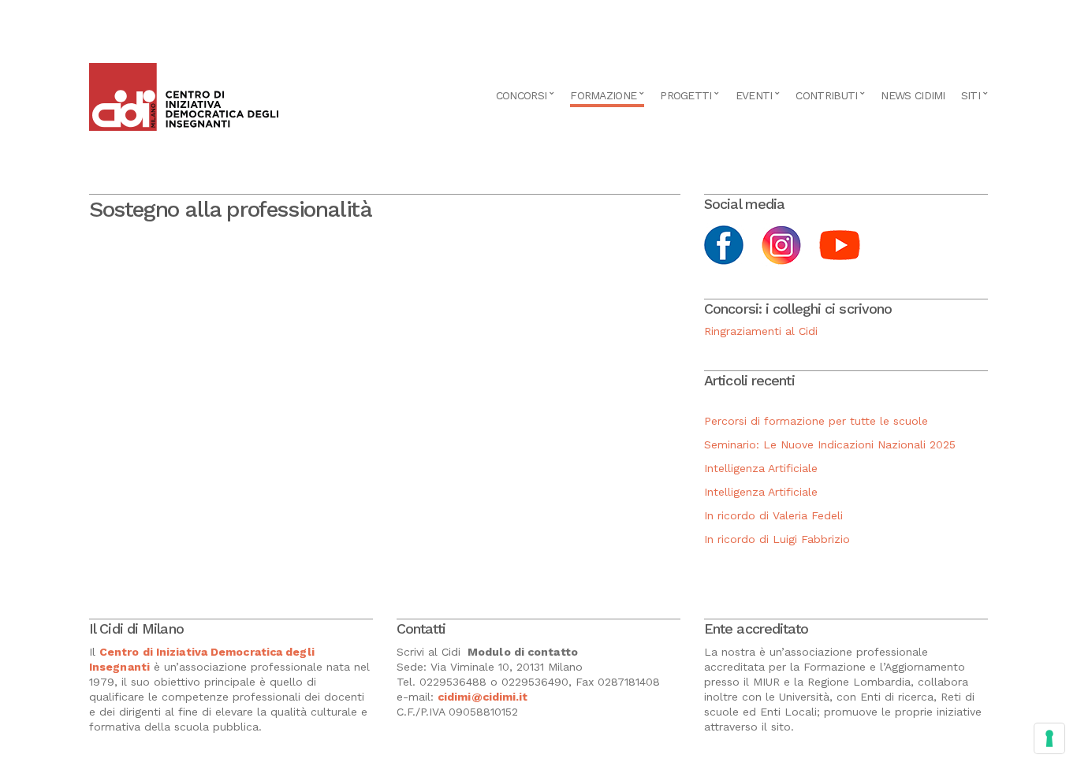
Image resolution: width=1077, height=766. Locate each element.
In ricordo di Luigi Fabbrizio (777, 539)
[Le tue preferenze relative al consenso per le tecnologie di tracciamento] (1049, 738)
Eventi (754, 95)
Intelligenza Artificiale (761, 468)
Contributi (826, 95)
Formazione (603, 95)
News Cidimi (913, 95)
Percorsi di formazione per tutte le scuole (816, 421)
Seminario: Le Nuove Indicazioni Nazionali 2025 (830, 444)
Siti (970, 95)
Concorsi (521, 95)
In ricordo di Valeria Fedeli (773, 515)
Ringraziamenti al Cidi (761, 331)
